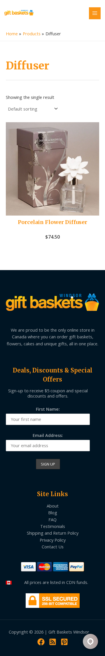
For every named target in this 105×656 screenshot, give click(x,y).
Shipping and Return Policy (52, 533)
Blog (52, 512)
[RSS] (52, 641)
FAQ (52, 519)
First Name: (48, 409)
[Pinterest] (64, 641)
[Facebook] (41, 641)
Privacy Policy (53, 540)
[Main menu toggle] (95, 13)
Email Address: (48, 435)
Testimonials (52, 526)
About (53, 506)
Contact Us (53, 547)
